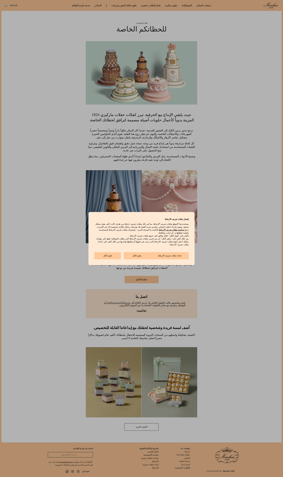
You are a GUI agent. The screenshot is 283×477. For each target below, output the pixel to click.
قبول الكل (107, 255)
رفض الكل (137, 255)
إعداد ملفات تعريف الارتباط (169, 255)
